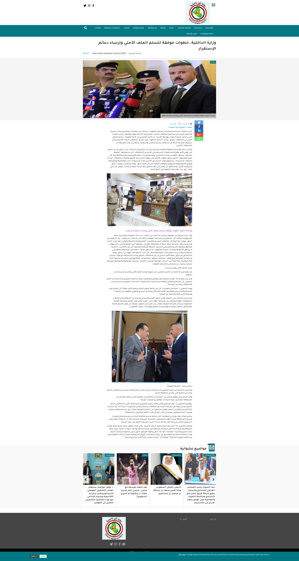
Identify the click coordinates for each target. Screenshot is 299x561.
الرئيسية (209, 28)
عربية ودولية (138, 28)
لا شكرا (34, 556)
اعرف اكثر (182, 555)
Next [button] (86, 479)
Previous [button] (213, 479)
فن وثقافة (152, 28)
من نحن (213, 519)
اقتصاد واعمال (184, 28)
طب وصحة (192, 34)
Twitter (85, 6)
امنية (171, 28)
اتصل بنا (183, 519)
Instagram (89, 6)
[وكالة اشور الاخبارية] (198, 12)
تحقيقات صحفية (112, 28)
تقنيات (126, 28)
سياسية (198, 28)
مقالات (97, 28)
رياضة (163, 28)
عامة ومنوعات (206, 34)
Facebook (93, 6)
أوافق (43, 556)
